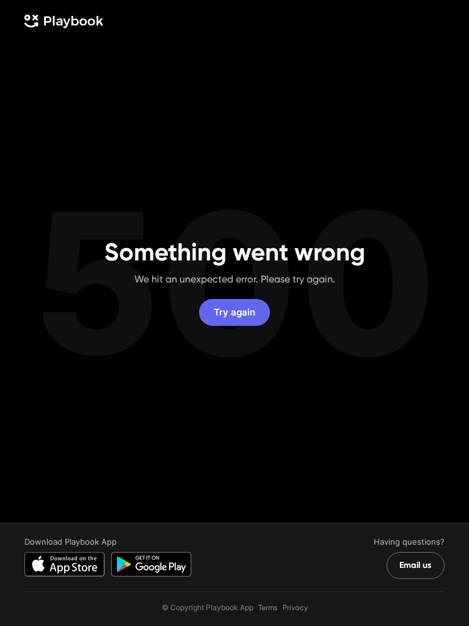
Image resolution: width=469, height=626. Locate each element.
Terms (268, 607)
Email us (415, 565)
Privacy (295, 607)
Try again (234, 312)
